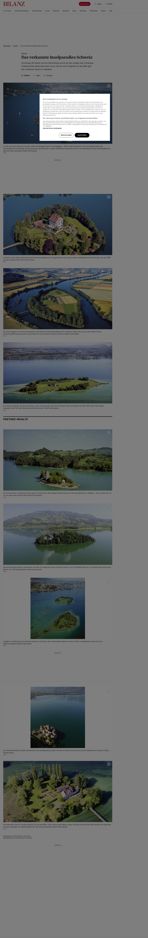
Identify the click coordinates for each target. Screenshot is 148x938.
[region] (75, 117)
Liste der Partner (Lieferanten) (52, 128)
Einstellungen (66, 135)
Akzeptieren (82, 135)
